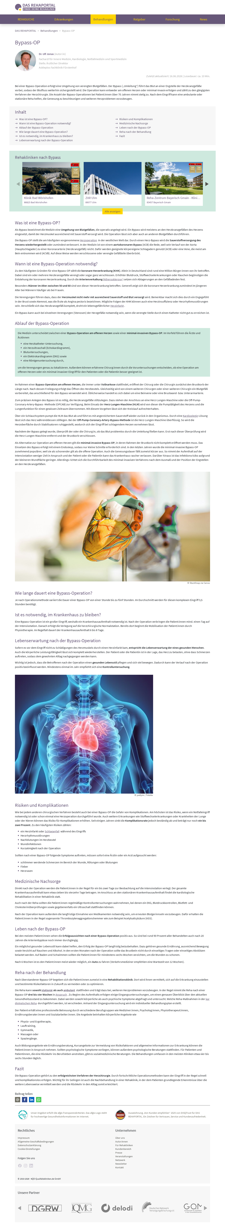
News (203, 19)
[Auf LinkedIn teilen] (31, 1099)
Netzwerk (120, 1160)
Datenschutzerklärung (29, 1145)
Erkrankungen (63, 19)
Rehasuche (26, 19)
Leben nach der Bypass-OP (135, 127)
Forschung (173, 19)
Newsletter (121, 1163)
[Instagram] (25, 1166)
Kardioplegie (190, 415)
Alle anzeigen (112, 211)
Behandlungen (103, 19)
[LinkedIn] (31, 1166)
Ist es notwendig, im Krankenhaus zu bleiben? (46, 136)
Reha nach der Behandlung (135, 131)
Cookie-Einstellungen (29, 1149)
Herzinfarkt (117, 305)
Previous (18, 184)
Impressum (24, 1137)
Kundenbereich (123, 1149)
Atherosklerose (113, 279)
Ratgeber (139, 19)
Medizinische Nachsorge (133, 123)
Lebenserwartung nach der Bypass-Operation (46, 140)
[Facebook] (20, 1166)
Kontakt (119, 1167)
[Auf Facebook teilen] (24, 1099)
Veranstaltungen (124, 1156)
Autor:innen (121, 1141)
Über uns (120, 1137)
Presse (118, 1152)
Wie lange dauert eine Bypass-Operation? (43, 131)
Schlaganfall (52, 831)
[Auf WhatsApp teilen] (38, 1099)
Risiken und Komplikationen (136, 119)
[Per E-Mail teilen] (17, 1099)
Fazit (122, 136)
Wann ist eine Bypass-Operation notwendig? (45, 123)
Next (206, 184)
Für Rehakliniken (124, 1145)
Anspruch (61, 994)
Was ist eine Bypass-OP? (33, 119)
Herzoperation (88, 240)
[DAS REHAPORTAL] (35, 7)
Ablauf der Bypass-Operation (36, 127)
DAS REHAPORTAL (25, 30)
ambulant (69, 990)
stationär (47, 990)
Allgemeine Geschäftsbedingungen (36, 1141)
